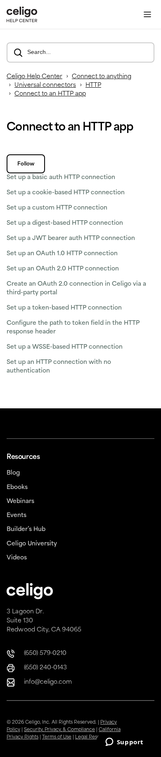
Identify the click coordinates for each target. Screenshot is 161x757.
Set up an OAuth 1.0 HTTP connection (62, 254)
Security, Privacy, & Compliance (59, 730)
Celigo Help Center (34, 77)
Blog (13, 473)
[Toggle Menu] (147, 14)
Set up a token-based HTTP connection (64, 308)
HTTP (93, 85)
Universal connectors (45, 85)
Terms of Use (56, 737)
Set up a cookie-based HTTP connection (66, 193)
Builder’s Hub (26, 529)
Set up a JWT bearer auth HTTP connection (71, 238)
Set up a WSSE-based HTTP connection (65, 347)
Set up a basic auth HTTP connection (61, 178)
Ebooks (17, 487)
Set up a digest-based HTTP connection (65, 223)
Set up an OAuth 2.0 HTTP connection (63, 269)
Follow (25, 164)
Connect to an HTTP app (50, 94)
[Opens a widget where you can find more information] (124, 742)
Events (16, 515)
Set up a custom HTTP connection (57, 208)
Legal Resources (94, 737)
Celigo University (32, 544)
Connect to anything (101, 77)
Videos (17, 558)
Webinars (20, 501)
